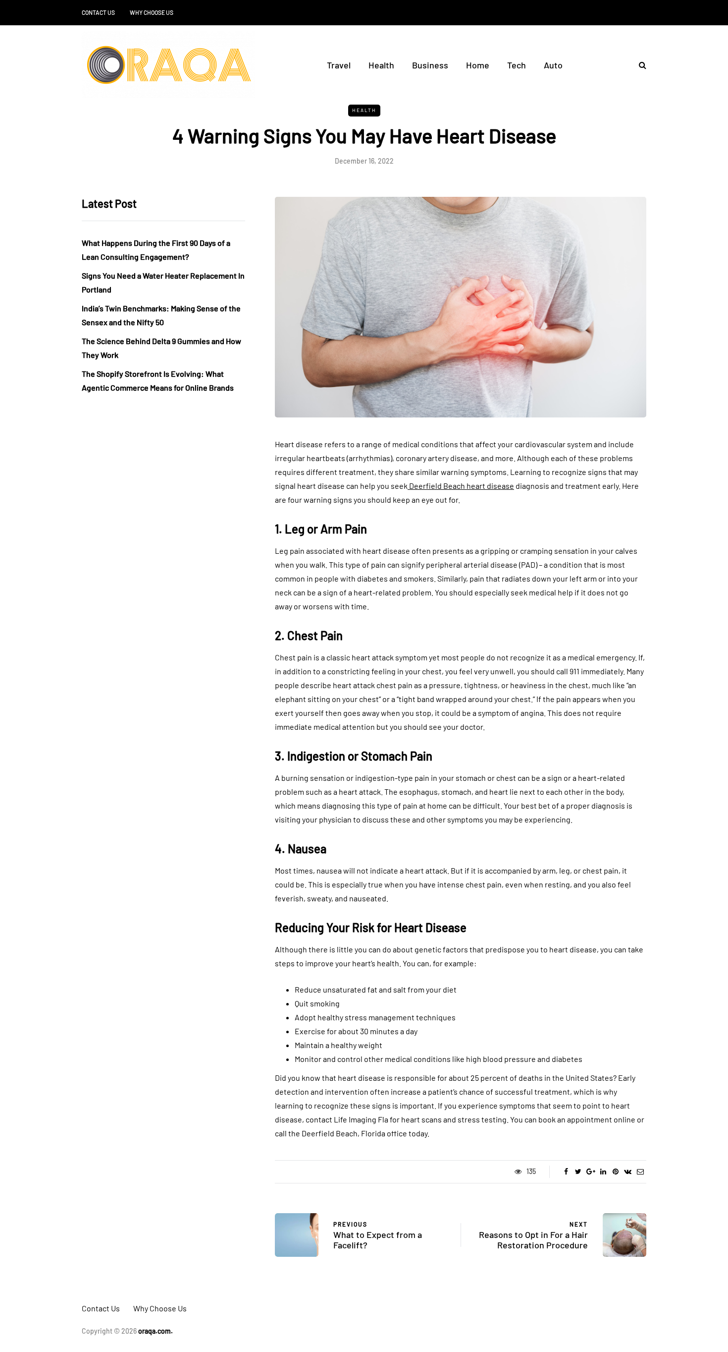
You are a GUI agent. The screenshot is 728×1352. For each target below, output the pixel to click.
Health (381, 64)
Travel (339, 64)
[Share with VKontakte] (628, 1171)
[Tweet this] (578, 1171)
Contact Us (98, 12)
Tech (516, 64)
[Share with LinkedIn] (603, 1171)
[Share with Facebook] (566, 1171)
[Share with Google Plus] (590, 1171)
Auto (553, 64)
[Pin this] (615, 1171)
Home (477, 64)
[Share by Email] (640, 1171)
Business (430, 64)
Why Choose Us (151, 12)
